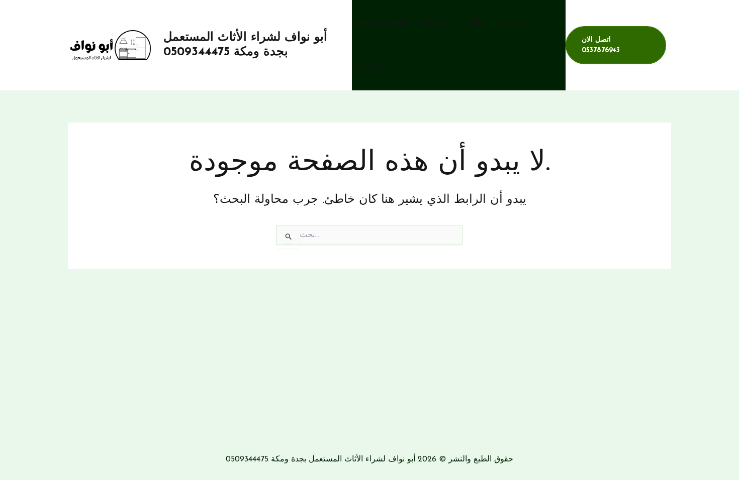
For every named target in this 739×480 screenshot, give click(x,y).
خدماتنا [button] (432, 22)
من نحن (511, 22)
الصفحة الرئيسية (383, 22)
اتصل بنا (371, 67)
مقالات (475, 22)
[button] (446, 22)
